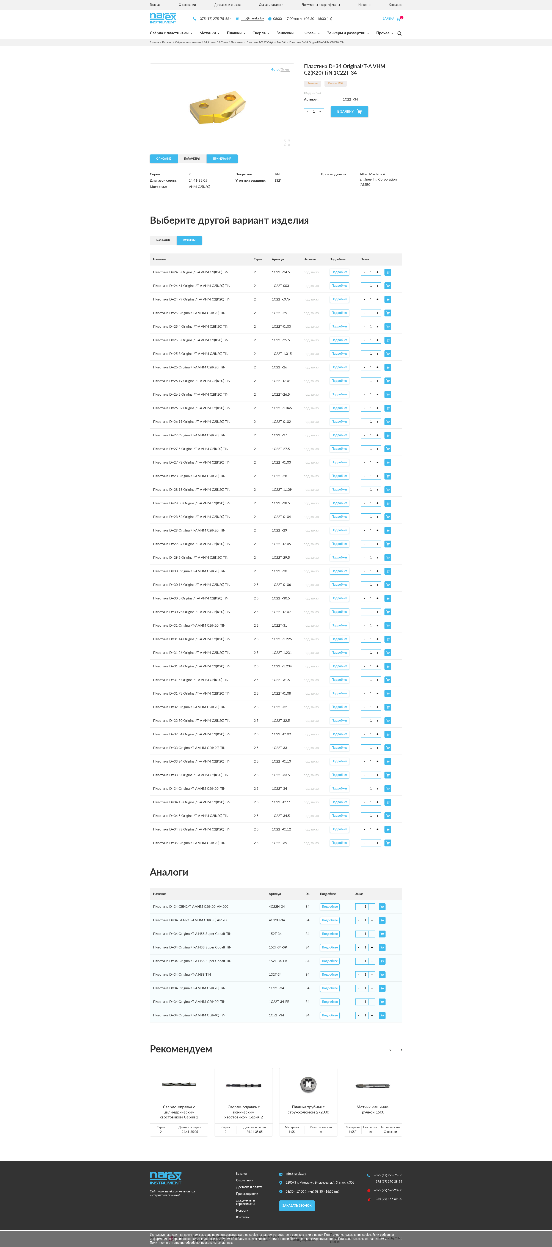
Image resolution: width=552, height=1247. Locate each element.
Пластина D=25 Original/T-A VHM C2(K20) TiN (189, 313)
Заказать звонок (297, 1205)
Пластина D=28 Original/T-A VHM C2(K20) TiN (189, 476)
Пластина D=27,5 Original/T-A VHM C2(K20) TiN (190, 449)
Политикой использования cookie (347, 1234)
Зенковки (285, 33)
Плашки (234, 33)
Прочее (383, 33)
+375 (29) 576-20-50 (388, 1190)
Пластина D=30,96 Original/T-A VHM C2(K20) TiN (191, 612)
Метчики (207, 33)
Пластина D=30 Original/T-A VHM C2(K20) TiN (189, 571)
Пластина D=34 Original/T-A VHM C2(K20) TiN (189, 788)
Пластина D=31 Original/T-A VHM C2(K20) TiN (189, 625)
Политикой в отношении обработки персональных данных (191, 1242)
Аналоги (312, 83)
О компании (187, 4)
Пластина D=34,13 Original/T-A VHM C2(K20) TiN (191, 802)
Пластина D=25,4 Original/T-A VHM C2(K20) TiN (190, 326)
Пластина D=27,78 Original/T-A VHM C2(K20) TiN (191, 462)
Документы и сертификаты (321, 4)
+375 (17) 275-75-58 (213, 18)
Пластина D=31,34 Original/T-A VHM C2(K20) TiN (191, 666)
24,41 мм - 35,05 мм (216, 42)
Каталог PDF (335, 83)
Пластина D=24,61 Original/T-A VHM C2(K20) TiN (191, 286)
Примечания (222, 158)
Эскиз (285, 69)
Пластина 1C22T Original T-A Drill (266, 42)
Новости (364, 4)
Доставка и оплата (227, 4)
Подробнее (339, 272)
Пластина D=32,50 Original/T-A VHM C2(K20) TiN (191, 720)
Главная (155, 4)
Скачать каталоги (271, 4)
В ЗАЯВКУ (345, 111)
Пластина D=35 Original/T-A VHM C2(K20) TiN (189, 843)
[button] (392, 1050)
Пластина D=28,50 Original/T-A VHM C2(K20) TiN (191, 503)
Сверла (259, 33)
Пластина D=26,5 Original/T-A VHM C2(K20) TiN (190, 394)
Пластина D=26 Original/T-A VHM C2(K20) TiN (189, 367)
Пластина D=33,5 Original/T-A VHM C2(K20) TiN (190, 775)
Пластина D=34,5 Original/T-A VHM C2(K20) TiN (190, 816)
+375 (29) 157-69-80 (388, 1199)
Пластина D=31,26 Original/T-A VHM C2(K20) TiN (191, 652)
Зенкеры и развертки (346, 33)
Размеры (189, 240)
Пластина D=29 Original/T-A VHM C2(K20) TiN (189, 530)
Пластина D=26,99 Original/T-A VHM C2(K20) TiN (191, 421)
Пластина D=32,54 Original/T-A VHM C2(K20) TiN (191, 734)
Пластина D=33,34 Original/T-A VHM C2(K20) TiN (191, 761)
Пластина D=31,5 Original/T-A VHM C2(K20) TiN (190, 680)
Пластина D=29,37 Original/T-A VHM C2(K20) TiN (191, 544)
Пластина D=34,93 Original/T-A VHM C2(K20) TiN (191, 829)
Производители (247, 1193)
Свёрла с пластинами (169, 33)
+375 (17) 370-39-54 (388, 1181)
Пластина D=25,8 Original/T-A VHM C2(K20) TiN (190, 353)
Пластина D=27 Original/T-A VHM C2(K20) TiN (189, 435)
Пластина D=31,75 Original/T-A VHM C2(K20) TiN (191, 693)
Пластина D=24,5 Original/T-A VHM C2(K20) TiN (190, 272)
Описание (163, 158)
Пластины (237, 42)
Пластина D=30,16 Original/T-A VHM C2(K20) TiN (191, 585)
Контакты (395, 4)
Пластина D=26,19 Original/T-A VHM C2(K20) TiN (191, 381)
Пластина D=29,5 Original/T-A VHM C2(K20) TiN (190, 557)
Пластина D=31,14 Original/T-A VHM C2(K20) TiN (191, 639)
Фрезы (310, 33)
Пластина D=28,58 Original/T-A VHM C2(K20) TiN (191, 517)
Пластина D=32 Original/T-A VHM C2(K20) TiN (189, 707)
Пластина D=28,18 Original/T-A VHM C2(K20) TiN (191, 489)
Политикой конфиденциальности (313, 1239)
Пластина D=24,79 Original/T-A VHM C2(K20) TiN (191, 299)
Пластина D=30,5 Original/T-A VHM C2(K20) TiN (190, 598)
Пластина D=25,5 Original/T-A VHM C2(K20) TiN (190, 340)
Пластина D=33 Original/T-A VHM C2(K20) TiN (189, 748)
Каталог (167, 42)
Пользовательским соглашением (361, 1239)
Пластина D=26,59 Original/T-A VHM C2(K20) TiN (191, 408)
